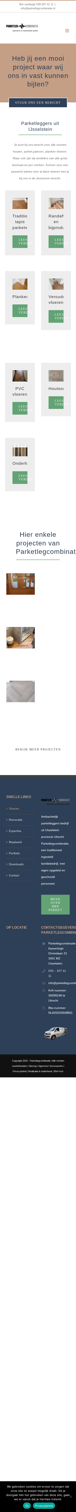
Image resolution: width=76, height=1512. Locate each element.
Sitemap (33, 1066)
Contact (14, 875)
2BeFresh (58, 1071)
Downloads (16, 864)
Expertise (15, 831)
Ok (27, 1505)
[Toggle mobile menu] (67, 30)
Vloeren (14, 808)
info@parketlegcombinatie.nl (38, 8)
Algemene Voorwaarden (51, 1066)
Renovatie (15, 819)
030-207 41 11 (44, 4)
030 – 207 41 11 (57, 973)
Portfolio (14, 853)
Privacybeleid (19, 1071)
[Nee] (71, 1497)
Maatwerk (15, 842)
